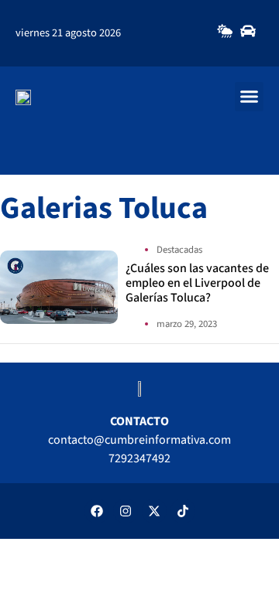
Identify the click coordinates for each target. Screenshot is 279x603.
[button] (249, 96)
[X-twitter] (154, 511)
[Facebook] (96, 511)
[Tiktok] (182, 511)
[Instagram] (125, 511)
